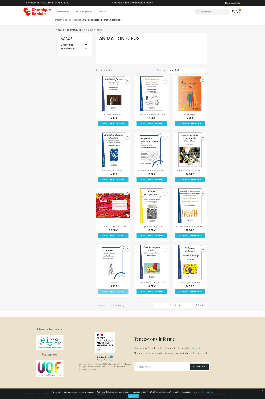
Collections (60, 12)
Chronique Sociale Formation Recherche (102, 20)
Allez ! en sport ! (190, 114)
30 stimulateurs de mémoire (151, 114)
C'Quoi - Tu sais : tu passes (113, 226)
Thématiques (82, 12)
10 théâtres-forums (113, 114)
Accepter (133, 396)
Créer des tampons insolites (151, 282)
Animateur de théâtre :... (113, 170)
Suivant (201, 305)
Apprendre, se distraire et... (190, 170)
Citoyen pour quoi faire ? (151, 226)
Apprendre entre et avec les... (151, 170)
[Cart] (238, 11)
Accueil (68, 38)
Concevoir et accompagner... (190, 226)
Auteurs (102, 12)
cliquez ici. (196, 348)
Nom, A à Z (188, 70)
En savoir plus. (207, 392)
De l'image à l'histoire (190, 282)
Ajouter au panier (113, 123)
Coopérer (113, 282)
